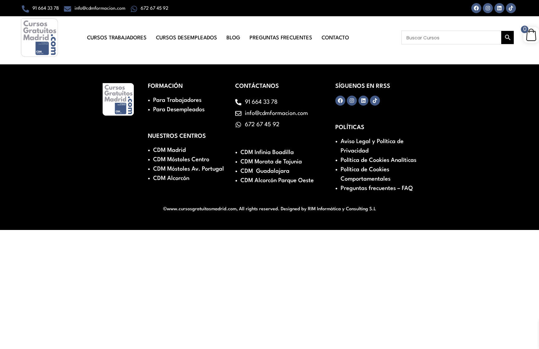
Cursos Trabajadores (117, 38)
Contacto (335, 38)
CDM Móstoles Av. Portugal (188, 169)
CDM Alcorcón (171, 178)
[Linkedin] (499, 8)
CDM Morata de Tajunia (271, 162)
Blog (233, 38)
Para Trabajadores (177, 100)
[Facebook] (476, 8)
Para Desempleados (179, 109)
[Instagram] (488, 8)
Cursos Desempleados (186, 38)
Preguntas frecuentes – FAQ (377, 188)
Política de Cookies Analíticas (378, 160)
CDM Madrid (169, 150)
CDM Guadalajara (264, 171)
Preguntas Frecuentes (281, 38)
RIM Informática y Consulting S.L (342, 209)
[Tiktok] (511, 8)
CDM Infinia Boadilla (267, 152)
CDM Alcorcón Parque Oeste (277, 180)
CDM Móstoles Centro (181, 159)
